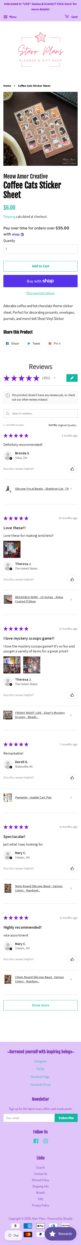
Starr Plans (39, 1218)
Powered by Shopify (59, 1218)
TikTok (40, 1069)
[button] (54, 378)
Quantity (9, 240)
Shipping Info (40, 1186)
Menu (12, 17)
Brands (40, 1192)
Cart (74, 17)
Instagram (40, 1061)
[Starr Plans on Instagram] (45, 1142)
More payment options (40, 293)
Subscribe (66, 1118)
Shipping (9, 216)
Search (40, 1167)
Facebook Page (40, 1077)
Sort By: (53, 425)
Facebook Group (41, 1084)
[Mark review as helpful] (72, 469)
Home (7, 86)
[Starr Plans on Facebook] (35, 1142)
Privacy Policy (40, 1205)
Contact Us (40, 1174)
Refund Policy (40, 1180)
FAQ (40, 1199)
